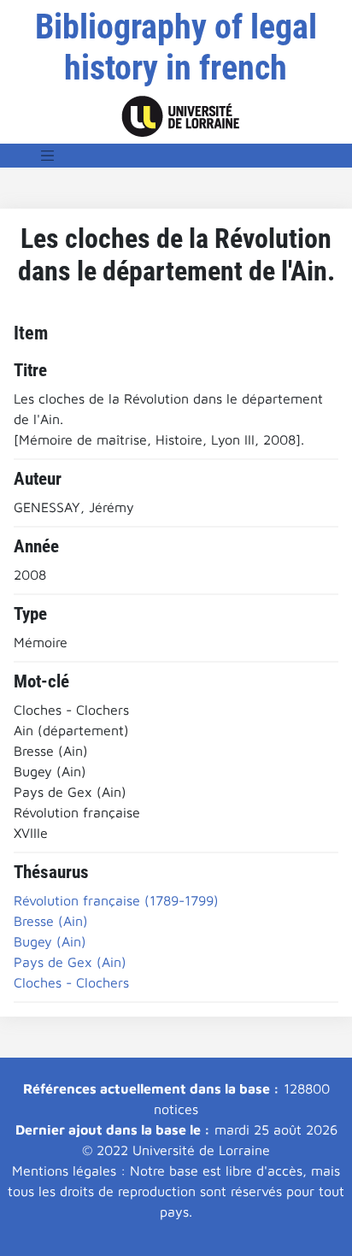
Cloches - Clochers (71, 982)
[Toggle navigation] (48, 156)
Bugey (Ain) (50, 941)
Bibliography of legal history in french (176, 47)
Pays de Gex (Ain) (70, 962)
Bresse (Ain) (51, 921)
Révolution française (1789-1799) (116, 900)
